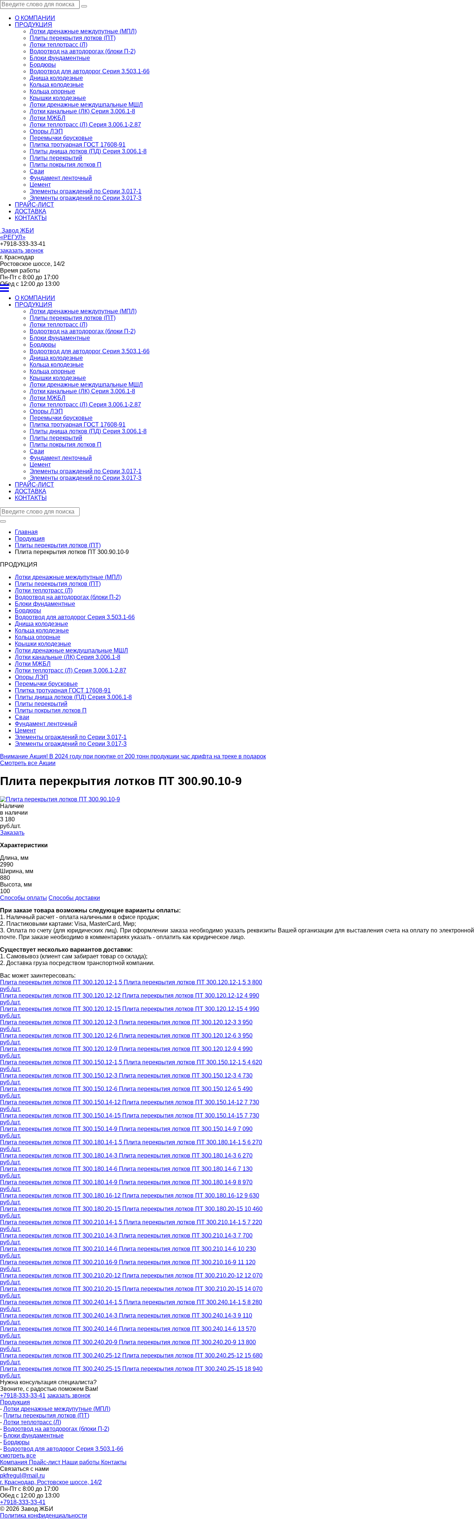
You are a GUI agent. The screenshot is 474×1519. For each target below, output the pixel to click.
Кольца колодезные (57, 84)
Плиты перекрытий (56, 158)
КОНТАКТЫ (31, 218)
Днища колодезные (56, 78)
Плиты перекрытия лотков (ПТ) (73, 38)
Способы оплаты (23, 898)
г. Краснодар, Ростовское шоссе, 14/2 (51, 1482)
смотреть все (18, 1455)
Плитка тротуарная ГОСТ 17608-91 (78, 144)
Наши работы (81, 1462)
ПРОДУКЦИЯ (33, 24)
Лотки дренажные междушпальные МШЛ (86, 104)
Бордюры (43, 64)
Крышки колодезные (58, 98)
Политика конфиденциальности (43, 1515)
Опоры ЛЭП (46, 131)
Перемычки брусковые (61, 138)
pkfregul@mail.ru (22, 1475)
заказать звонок (21, 250)
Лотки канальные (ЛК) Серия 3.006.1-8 (82, 111)
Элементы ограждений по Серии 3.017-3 (85, 198)
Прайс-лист (45, 1462)
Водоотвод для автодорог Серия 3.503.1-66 (90, 71)
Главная (26, 532)
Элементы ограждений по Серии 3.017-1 (85, 191)
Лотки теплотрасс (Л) (58, 44)
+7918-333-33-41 (23, 1395)
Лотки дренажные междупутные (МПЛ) (83, 31)
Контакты (114, 1462)
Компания (14, 1462)
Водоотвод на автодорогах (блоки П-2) (83, 51)
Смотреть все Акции (28, 763)
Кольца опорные (52, 91)
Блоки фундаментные (60, 58)
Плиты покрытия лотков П (65, 164)
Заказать (12, 832)
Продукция (15, 1402)
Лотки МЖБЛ (48, 118)
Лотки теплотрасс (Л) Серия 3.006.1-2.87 (85, 124)
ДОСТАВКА (30, 211)
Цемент (40, 184)
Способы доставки (74, 898)
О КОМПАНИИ (35, 18)
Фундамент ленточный (61, 178)
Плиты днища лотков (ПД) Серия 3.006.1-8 (88, 151)
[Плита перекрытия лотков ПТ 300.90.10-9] (60, 799)
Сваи (37, 171)
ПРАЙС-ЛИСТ (34, 204)
